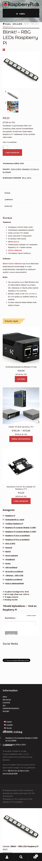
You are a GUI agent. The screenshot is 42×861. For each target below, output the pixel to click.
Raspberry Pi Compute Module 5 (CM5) (20, 528)
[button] (4, 50)
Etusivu (8, 24)
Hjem (5, 697)
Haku (21, 857)
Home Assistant (11, 556)
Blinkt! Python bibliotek (12, 263)
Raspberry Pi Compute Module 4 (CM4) (20, 532)
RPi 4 (24, 178)
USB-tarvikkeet (11, 567)
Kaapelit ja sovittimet (13, 579)
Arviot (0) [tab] (8, 206)
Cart (32, 855)
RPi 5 (29, 178)
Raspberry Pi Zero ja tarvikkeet (17, 536)
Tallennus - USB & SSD (14, 575)
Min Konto (7, 699)
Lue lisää (21, 379)
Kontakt (6, 711)
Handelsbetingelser (11, 708)
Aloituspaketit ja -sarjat (14, 520)
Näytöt (8, 552)
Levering (6, 702)
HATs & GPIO (17, 24)
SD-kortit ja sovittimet (14, 572)
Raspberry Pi (10, 516)
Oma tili (7, 857)
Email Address (10, 618)
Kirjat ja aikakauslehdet (14, 583)
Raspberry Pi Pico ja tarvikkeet (17, 540)
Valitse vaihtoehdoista (21, 439)
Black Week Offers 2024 (15, 744)
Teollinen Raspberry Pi (14, 524)
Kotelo (8, 564)
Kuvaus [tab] (7, 193)
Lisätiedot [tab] (8, 199)
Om (4, 705)
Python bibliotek (15, 250)
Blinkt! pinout (13, 242)
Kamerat (8, 548)
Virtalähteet (10, 559)
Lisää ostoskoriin (12, 152)
